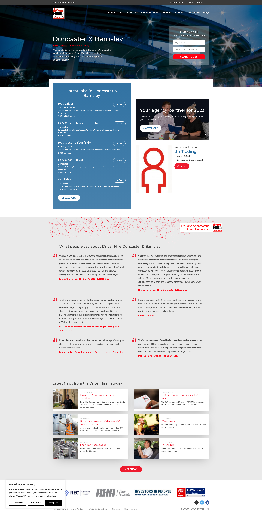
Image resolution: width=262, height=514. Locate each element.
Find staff (132, 12)
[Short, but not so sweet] (65, 448)
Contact (179, 12)
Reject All (36, 502)
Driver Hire (59, 13)
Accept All (53, 502)
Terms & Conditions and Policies (69, 509)
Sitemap (116, 509)
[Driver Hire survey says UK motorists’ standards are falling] (65, 424)
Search (207, 1)
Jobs (121, 12)
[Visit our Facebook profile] (207, 502)
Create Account (176, 2)
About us (167, 12)
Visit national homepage (63, 2)
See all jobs (69, 198)
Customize (18, 502)
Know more (150, 128)
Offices (63, 45)
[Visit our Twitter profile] (196, 502)
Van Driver (65, 179)
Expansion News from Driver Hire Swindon (98, 397)
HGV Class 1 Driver (70, 160)
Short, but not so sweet (93, 445)
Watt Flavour (168, 421)
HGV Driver (65, 103)
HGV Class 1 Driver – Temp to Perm (81, 123)
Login (190, 2)
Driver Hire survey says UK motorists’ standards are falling (100, 423)
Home (111, 12)
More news (131, 469)
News (199, 2)
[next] (205, 134)
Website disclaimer (98, 509)
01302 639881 (183, 156)
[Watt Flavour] (146, 424)
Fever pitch (167, 445)
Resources (194, 12)
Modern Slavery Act (133, 509)
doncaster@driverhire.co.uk (189, 160)
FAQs (206, 12)
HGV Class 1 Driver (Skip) (75, 142)
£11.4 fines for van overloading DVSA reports (180, 397)
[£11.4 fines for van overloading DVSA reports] (146, 399)
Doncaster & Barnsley (73, 13)
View (119, 104)
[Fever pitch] (146, 448)
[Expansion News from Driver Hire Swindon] (65, 399)
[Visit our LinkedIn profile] (202, 502)
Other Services (149, 12)
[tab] (111, 12)
